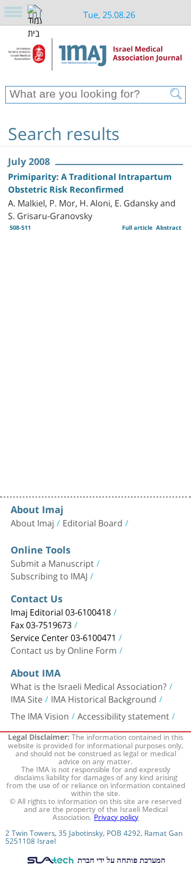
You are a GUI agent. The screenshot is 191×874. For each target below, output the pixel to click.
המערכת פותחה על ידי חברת (120, 859)
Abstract (168, 227)
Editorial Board (93, 522)
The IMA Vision (40, 715)
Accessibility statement (123, 715)
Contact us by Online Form (64, 649)
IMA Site (26, 698)
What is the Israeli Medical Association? (89, 685)
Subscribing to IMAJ (49, 575)
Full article (137, 227)
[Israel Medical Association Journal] (95, 59)
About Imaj (32, 522)
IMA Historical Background (104, 698)
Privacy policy (116, 816)
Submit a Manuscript (52, 562)
